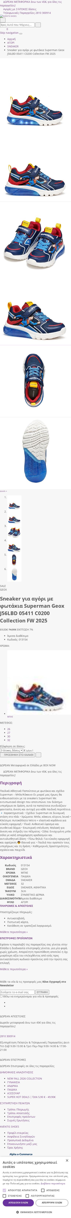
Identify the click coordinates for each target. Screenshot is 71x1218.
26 (8, 729)
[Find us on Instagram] (8, 1006)
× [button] (67, 1160)
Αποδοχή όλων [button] (18, 1202)
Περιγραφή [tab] (11, 782)
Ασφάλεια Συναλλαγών (21, 1136)
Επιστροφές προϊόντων (21, 1116)
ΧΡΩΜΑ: (5, 645)
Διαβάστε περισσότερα (53, 1183)
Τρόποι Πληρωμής (18, 1109)
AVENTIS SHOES (9, 1126)
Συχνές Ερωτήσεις (18, 1120)
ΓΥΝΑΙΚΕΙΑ (13, 1082)
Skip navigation (9, 32)
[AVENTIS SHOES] (35, 16)
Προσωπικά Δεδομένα (20, 1140)
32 (8, 740)
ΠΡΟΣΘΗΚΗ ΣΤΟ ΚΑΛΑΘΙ (18, 755)
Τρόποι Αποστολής (18, 1113)
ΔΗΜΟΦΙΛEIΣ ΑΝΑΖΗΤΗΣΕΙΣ (16, 1072)
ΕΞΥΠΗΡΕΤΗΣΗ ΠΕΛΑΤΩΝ (15, 1103)
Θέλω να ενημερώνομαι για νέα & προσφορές (30, 996)
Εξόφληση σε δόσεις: (12, 746)
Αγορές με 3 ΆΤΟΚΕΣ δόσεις (19, 9)
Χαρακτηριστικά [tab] (16, 857)
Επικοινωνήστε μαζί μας (22, 1144)
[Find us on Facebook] (8, 1002)
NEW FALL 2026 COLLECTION (24, 1078)
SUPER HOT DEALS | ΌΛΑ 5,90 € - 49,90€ (31, 1097)
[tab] (16, 906)
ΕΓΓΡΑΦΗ (42, 992)
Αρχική (11, 39)
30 (8, 736)
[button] (35, 1212)
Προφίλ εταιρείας (17, 1133)
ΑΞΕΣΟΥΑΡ (13, 1093)
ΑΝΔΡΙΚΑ (12, 1086)
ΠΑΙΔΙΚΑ (12, 1089)
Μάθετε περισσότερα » (14, 932)
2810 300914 (7, 1036)
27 (8, 732)
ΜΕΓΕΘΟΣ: (6, 722)
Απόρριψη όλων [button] (52, 1202)
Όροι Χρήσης (15, 1147)
